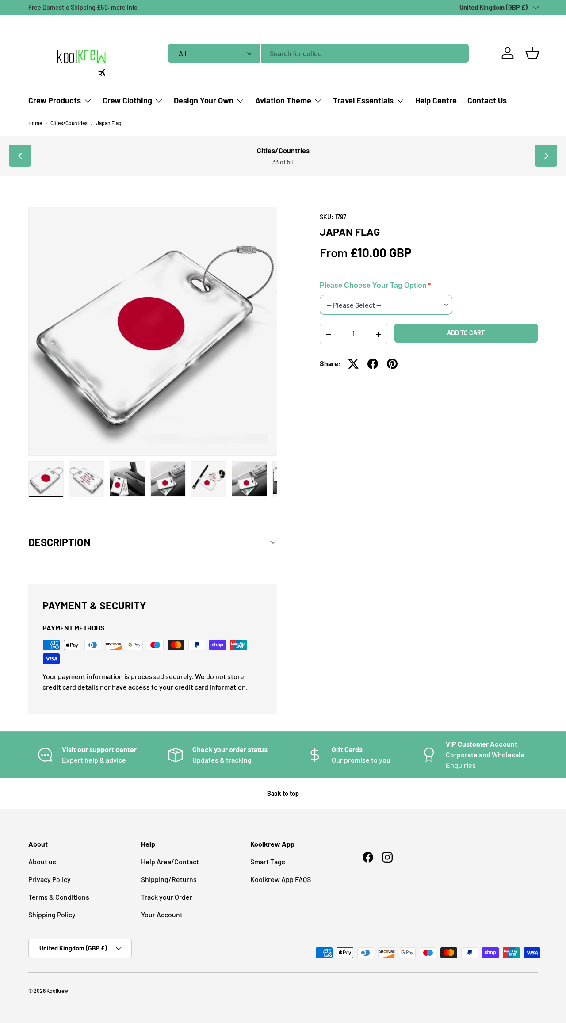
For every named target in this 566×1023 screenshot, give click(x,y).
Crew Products (54, 100)
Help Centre (436, 100)
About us (42, 861)
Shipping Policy (52, 914)
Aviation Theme (283, 100)
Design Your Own (203, 100)
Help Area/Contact (170, 861)
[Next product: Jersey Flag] (546, 156)
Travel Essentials (363, 100)
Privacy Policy (49, 879)
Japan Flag (109, 123)
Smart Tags (267, 861)
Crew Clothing (127, 100)
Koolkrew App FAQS (280, 879)
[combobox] (318, 53)
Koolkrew (57, 991)
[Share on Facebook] (372, 364)
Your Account (162, 914)
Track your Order (166, 897)
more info (124, 7)
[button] (532, 53)
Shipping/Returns (169, 879)
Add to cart (466, 332)
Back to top (283, 793)
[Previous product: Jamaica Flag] (20, 156)
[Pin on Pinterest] (392, 364)
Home (35, 123)
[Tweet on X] (353, 364)
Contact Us (487, 100)
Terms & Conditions (58, 897)
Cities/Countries (69, 123)
